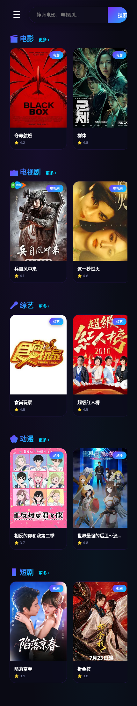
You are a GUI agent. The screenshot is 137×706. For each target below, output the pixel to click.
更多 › (44, 39)
